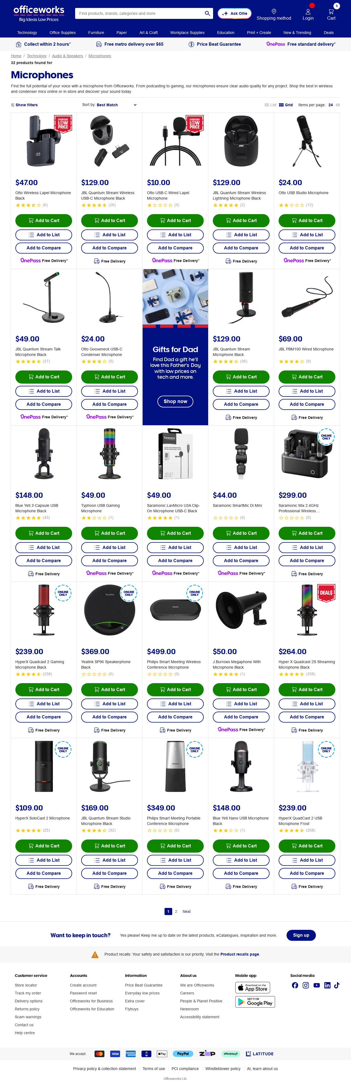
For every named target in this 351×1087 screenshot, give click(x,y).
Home (16, 56)
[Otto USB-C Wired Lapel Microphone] (175, 142)
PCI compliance (185, 1068)
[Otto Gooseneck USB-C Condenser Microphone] (110, 298)
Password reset (83, 993)
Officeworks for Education (92, 1009)
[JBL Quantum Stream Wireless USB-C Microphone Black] (110, 142)
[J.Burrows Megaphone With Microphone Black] (241, 611)
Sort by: (89, 104)
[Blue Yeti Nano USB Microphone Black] (241, 767)
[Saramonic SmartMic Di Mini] (241, 454)
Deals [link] (329, 32)
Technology (37, 56)
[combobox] (144, 13)
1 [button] (168, 911)
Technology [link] (27, 32)
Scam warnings (28, 1017)
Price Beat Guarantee (144, 985)
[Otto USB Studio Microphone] (307, 142)
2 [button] (176, 911)
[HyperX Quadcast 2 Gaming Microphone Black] (44, 611)
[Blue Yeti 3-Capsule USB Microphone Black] (44, 454)
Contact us (24, 1025)
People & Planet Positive (201, 1001)
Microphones (100, 56)
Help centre (25, 1033)
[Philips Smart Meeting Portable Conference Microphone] (175, 767)
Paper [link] (122, 32)
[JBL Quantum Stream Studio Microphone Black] (110, 767)
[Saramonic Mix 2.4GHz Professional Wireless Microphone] (307, 454)
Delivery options (29, 1001)
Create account (83, 985)
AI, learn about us (262, 1068)
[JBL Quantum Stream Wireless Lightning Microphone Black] (241, 142)
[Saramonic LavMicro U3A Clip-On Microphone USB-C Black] (175, 454)
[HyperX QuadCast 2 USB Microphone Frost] (307, 767)
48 (338, 105)
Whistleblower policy (222, 1068)
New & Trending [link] (297, 32)
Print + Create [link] (259, 32)
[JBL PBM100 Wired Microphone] (307, 298)
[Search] (207, 13)
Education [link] (225, 32)
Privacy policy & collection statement (104, 1068)
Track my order (28, 993)
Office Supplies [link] (63, 32)
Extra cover (135, 1001)
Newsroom (189, 1009)
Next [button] (187, 911)
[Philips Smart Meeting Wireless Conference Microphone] (175, 611)
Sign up (301, 935)
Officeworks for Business (91, 1001)
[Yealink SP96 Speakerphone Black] (110, 611)
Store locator (26, 985)
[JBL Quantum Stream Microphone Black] (241, 298)
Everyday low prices (142, 993)
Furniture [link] (96, 32)
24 (331, 105)
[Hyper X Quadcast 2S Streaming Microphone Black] (307, 611)
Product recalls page (239, 954)
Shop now (175, 401)
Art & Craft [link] (149, 32)
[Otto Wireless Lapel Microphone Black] (44, 142)
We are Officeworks (197, 985)
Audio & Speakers (67, 56)
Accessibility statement (199, 1017)
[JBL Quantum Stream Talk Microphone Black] (44, 298)
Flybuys (131, 1009)
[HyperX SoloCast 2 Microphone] (44, 767)
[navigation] (27, 32)
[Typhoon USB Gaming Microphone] (110, 454)
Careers (187, 993)
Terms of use (154, 1068)
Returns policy (27, 1009)
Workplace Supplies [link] (187, 32)
